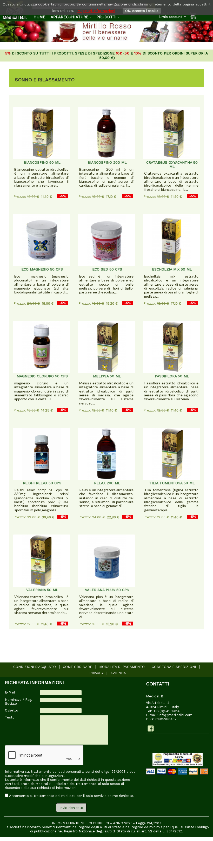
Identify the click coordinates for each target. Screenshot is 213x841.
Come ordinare (77, 667)
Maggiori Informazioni (96, 11)
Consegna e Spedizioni (174, 667)
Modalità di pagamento (122, 667)
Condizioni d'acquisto (34, 667)
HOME (39, 17)
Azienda (118, 673)
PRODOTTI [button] (106, 17)
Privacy (96, 673)
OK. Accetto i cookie (141, 11)
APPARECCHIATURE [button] (70, 17)
